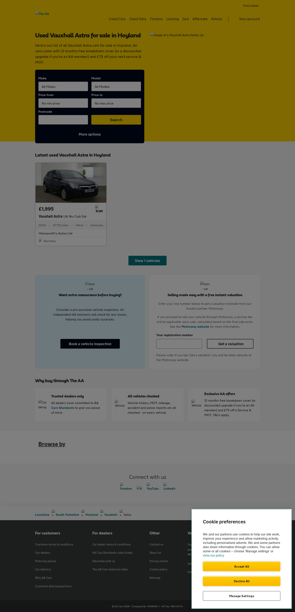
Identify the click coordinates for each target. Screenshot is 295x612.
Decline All (242, 581)
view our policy (213, 555)
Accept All (241, 566)
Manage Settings (241, 596)
